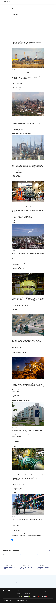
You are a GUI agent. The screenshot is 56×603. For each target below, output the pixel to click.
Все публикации (50, 550)
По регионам (18, 593)
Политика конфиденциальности (38, 592)
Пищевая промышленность (19, 584)
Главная (4, 5)
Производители (16, 1)
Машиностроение (5, 584)
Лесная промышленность (6, 582)
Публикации (29, 1)
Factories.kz (18, 596)
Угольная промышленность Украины (9, 568)
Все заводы (17, 590)
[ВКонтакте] (12, 540)
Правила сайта (37, 590)
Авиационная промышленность (7, 581)
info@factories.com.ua (47, 590)
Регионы (42, 11)
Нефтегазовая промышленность (20, 582)
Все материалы (27, 593)
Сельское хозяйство (31, 582)
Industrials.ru (35, 596)
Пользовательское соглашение (22, 600)
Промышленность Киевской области (26, 568)
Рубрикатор (23, 1)
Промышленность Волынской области (43, 568)
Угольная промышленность (32, 584)
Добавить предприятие (49, 1)
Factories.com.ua (7, 1)
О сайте (26, 591)
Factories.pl (44, 596)
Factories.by (26, 596)
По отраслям (18, 591)
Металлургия (17, 581)
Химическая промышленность (44, 581)
